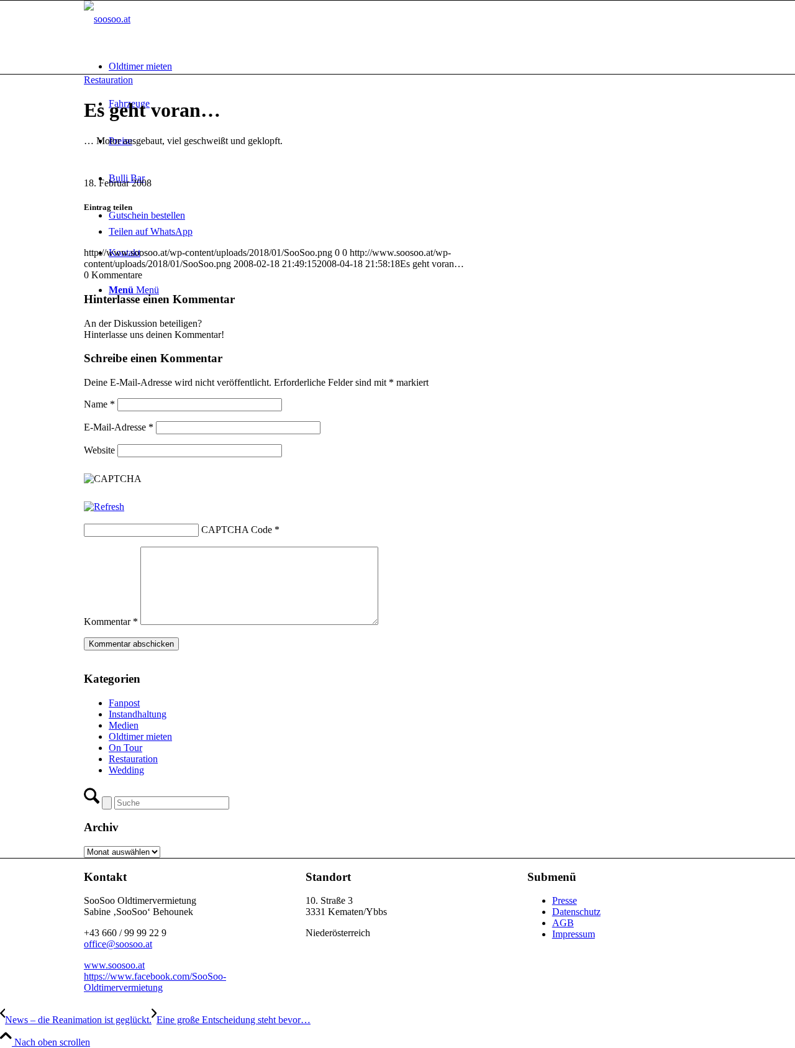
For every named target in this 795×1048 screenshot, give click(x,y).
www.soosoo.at (114, 965)
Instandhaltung (137, 714)
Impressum (573, 934)
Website (99, 450)
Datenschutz (576, 911)
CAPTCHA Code (236, 529)
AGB (563, 923)
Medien (124, 725)
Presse (564, 900)
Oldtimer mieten (140, 736)
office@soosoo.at (118, 944)
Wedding (126, 770)
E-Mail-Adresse (118, 427)
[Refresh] (104, 506)
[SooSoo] (107, 19)
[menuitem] (410, 66)
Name (99, 404)
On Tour (125, 747)
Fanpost (124, 703)
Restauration (108, 80)
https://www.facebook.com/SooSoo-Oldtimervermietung (155, 982)
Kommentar (111, 621)
